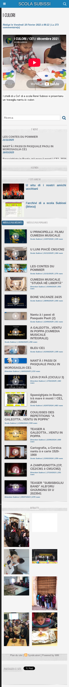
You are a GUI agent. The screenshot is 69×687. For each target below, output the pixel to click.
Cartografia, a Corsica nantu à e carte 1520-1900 (45, 451)
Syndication (34, 655)
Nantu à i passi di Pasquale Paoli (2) (43, 316)
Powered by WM (50, 655)
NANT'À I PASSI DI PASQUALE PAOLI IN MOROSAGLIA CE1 (28, 146)
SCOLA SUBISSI (34, 3)
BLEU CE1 (37, 348)
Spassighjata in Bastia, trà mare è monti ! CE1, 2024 (34, 156)
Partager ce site (12, 669)
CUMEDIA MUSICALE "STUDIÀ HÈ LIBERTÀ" (46, 281)
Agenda (35, 167)
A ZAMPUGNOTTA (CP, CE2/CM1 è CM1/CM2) (46, 467)
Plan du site (16, 655)
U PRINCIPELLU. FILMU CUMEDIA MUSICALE (47, 233)
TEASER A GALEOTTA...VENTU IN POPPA (46, 432)
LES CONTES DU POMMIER (20, 134)
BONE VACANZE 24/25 (46, 297)
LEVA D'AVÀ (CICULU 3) (47, 377)
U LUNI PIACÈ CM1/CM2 (47, 249)
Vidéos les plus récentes (12, 223)
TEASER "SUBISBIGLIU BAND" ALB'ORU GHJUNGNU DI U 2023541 (47, 488)
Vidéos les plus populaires (37, 223)
